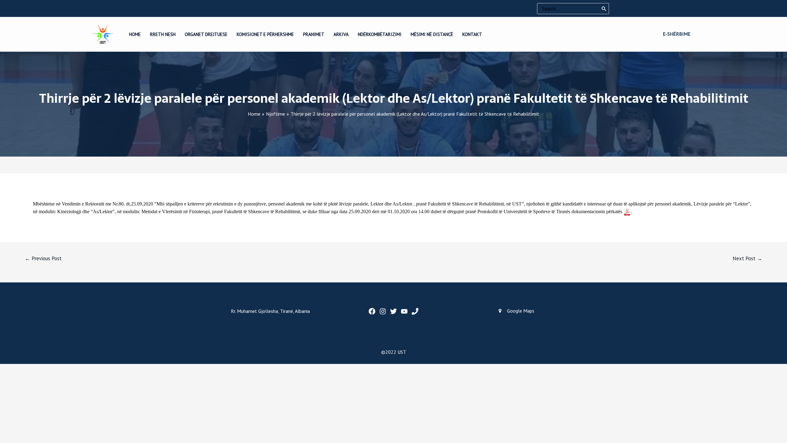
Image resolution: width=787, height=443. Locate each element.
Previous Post (43, 258)
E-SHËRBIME (676, 34)
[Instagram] (382, 311)
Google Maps (520, 311)
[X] (393, 311)
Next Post (747, 258)
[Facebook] (372, 311)
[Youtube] (404, 311)
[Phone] (415, 311)
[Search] (604, 8)
